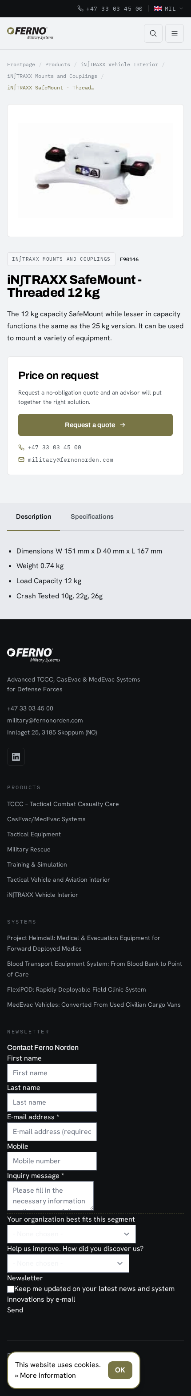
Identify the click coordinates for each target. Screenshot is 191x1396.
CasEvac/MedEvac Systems (46, 819)
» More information (45, 1375)
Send (15, 1310)
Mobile (17, 1146)
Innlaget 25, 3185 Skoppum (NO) (52, 732)
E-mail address (33, 1117)
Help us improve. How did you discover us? (75, 1248)
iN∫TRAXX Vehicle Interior (119, 64)
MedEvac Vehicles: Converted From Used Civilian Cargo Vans (94, 1005)
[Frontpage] (30, 33)
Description (33, 516)
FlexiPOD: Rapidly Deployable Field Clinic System (76, 989)
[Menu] (174, 33)
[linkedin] (16, 757)
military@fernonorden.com (70, 460)
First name (24, 1058)
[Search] (153, 33)
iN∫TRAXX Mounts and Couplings (52, 76)
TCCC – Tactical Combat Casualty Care (63, 804)
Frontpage (21, 64)
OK (120, 1370)
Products (57, 64)
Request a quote (90, 424)
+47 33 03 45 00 (114, 8)
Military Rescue (29, 849)
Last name (23, 1087)
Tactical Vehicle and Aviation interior (58, 880)
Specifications (92, 516)
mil (170, 8)
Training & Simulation (37, 864)
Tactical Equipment (34, 834)
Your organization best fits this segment (71, 1219)
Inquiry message (35, 1175)
